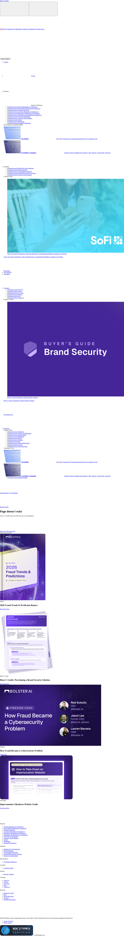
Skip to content (4, 1)
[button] (20, 91)
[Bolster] (13, 915)
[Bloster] (13, 57)
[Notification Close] (13, 43)
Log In (33, 76)
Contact (6, 62)
